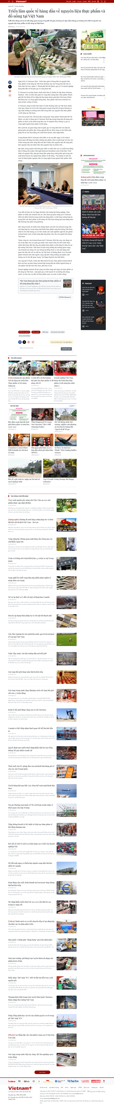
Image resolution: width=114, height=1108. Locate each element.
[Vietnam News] (73, 1081)
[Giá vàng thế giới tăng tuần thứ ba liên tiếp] (67, 677)
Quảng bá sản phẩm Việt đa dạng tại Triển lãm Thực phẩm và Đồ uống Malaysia (19, 382)
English (74, 1)
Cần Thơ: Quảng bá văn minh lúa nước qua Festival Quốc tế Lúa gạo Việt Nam (31, 635)
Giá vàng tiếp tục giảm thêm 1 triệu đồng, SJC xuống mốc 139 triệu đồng (93, 58)
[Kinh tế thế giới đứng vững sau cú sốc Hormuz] (67, 715)
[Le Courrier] (85, 1081)
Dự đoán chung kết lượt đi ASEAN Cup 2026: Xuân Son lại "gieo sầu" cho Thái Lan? (92, 244)
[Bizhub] (27, 1081)
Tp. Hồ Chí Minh (25, 336)
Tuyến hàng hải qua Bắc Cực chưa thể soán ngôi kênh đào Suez (31, 786)
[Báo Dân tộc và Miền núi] (10, 1081)
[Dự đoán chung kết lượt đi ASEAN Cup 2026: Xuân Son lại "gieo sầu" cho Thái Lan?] (93, 230)
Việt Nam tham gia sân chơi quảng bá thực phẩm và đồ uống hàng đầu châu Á (40, 282)
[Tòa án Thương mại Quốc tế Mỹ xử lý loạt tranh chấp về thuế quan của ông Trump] (67, 810)
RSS (62, 1087)
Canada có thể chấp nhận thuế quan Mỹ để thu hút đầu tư (30, 729)
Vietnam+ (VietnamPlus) (21, 1)
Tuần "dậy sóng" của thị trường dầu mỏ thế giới (27, 653)
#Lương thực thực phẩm (57, 332)
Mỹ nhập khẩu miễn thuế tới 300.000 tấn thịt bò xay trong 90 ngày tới (29, 903)
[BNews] (19, 1081)
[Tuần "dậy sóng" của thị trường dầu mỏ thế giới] (67, 658)
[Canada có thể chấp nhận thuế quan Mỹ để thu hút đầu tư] (67, 733)
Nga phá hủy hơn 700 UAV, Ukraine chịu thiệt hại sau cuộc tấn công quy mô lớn (88, 304)
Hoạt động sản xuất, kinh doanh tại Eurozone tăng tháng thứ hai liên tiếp (31, 883)
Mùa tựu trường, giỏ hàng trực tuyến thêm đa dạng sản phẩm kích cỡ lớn (30, 959)
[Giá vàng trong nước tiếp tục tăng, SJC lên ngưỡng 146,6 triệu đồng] (67, 1059)
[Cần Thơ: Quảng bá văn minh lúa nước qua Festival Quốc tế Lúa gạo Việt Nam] (67, 639)
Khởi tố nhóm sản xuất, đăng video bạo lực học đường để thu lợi (91, 214)
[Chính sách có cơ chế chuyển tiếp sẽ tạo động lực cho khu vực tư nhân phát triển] (67, 926)
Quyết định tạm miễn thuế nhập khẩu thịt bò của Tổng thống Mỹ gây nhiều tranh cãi (30, 749)
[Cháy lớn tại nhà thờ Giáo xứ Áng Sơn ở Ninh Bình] (100, 290)
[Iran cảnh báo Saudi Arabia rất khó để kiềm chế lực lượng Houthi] (100, 320)
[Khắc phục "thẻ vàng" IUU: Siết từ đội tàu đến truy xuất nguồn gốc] (67, 983)
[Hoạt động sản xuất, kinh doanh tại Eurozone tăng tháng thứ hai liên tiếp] (67, 887)
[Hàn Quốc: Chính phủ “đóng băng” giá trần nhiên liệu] (67, 945)
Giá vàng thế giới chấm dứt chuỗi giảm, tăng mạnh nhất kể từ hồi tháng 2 (92, 87)
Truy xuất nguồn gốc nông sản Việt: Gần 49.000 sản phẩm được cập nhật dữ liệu (29, 501)
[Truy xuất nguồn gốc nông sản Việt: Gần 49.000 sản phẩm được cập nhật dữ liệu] (67, 505)
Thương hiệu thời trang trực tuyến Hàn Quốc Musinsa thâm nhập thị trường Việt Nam (30, 998)
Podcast (88, 283)
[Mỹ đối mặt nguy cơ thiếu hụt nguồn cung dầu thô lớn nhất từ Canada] (67, 868)
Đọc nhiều (87, 54)
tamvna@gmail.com (77, 1093)
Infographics (89, 155)
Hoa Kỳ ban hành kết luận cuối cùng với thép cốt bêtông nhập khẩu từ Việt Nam (93, 68)
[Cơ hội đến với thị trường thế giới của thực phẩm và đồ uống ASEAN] (42, 368)
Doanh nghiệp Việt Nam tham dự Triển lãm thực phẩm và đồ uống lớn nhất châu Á (64, 382)
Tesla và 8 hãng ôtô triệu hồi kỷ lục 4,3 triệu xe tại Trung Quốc (31, 559)
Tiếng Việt (68, 1)
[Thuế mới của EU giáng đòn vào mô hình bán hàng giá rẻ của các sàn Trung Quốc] (67, 771)
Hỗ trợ (66, 1087)
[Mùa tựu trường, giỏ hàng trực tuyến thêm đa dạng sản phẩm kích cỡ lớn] (67, 963)
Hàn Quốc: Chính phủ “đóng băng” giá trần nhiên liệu (30, 939)
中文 (89, 1)
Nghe (87, 294)
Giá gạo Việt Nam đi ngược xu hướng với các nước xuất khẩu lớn (93, 96)
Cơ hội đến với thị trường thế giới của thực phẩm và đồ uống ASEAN (42, 380)
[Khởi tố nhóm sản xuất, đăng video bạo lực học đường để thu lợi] (93, 202)
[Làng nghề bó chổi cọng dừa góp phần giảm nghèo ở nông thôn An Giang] (67, 583)
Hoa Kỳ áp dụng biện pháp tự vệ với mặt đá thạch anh (30, 615)
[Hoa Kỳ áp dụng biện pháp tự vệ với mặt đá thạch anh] (67, 621)
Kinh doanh (19, 6)
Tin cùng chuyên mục (19, 496)
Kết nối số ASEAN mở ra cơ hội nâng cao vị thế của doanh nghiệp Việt (31, 845)
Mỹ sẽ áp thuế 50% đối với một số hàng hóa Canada (28, 597)
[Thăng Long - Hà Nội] (98, 1)
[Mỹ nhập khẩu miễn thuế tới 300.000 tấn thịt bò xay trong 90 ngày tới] (67, 907)
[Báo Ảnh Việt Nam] (95, 1081)
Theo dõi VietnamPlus (57, 342)
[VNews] (104, 1081)
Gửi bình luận (66, 349)
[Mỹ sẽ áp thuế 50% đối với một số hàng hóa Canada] (67, 602)
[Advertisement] (46, 313)
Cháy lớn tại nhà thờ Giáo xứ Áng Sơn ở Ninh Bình (88, 289)
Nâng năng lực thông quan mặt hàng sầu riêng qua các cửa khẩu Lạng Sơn (30, 540)
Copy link (10, 95)
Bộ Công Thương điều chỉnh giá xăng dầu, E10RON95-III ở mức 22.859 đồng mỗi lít (92, 79)
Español (85, 1)
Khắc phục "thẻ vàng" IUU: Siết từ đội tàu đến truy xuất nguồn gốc (30, 979)
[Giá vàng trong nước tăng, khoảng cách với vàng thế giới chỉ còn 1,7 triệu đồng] (67, 695)
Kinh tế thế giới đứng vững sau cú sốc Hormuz (27, 709)
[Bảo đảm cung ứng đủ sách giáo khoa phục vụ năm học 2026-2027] (93, 166)
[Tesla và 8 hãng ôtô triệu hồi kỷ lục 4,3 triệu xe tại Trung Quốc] (67, 563)
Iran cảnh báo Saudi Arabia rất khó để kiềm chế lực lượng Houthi (88, 320)
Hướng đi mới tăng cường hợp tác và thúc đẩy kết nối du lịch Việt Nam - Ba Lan (30, 520)
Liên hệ (101, 1087)
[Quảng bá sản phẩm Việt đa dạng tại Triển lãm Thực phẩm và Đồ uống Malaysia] (19, 368)
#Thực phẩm (35, 332)
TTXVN (80, 1087)
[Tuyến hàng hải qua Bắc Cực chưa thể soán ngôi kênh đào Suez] (67, 790)
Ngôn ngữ (73, 1087)
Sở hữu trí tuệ (43, 1087)
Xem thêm (42, 1072)
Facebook (10, 82)
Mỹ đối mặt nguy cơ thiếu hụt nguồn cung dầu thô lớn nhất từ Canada (30, 864)
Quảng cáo (94, 1087)
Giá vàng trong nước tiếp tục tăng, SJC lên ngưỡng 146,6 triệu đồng (30, 1055)
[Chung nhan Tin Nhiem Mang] (96, 1091)
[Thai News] (39, 1081)
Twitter (10, 86)
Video (87, 192)
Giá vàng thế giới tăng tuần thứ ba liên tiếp (25, 672)
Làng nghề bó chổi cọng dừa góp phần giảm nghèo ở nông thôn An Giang (29, 579)
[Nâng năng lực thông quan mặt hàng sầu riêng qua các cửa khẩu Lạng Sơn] (67, 544)
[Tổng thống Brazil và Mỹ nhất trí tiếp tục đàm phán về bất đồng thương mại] (67, 829)
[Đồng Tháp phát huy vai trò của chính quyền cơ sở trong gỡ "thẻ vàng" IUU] (67, 1020)
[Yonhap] (60, 1081)
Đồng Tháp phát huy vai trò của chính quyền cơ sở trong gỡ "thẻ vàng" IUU (31, 1016)
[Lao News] (33, 1081)
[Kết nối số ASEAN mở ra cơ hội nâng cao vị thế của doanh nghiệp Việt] (67, 849)
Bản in (10, 91)
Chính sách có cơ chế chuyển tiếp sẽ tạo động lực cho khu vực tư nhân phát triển (31, 922)
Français (79, 1)
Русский (94, 1)
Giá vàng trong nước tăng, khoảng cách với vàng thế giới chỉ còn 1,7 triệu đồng (31, 691)
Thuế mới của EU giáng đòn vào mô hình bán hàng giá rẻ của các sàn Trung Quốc (31, 767)
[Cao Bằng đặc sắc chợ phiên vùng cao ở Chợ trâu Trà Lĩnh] (67, 1040)
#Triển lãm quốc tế (24, 332)
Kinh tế (10, 6)
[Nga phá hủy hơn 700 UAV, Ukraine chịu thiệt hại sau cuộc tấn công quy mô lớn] (100, 304)
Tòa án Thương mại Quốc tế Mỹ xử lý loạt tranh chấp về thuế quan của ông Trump (30, 806)
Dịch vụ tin (86, 1087)
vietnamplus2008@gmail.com (52, 1098)
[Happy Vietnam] (48, 1081)
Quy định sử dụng (54, 1087)
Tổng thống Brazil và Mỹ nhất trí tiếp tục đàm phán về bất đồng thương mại (30, 825)
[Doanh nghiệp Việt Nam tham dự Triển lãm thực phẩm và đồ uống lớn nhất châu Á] (65, 368)
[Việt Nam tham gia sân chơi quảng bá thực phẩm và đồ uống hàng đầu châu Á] (67, 283)
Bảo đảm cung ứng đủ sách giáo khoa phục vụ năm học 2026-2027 (93, 180)
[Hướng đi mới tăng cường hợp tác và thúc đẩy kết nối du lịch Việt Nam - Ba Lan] (67, 524)
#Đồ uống (45, 332)
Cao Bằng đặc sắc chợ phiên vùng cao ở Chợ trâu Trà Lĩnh (31, 1036)
